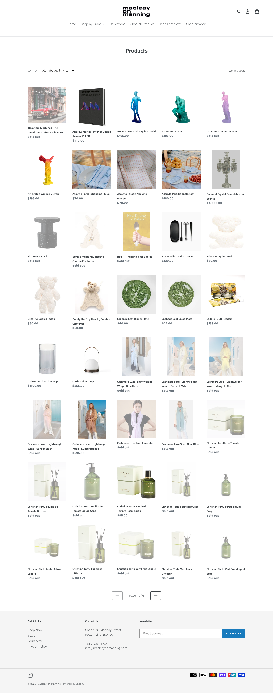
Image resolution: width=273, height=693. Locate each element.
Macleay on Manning (49, 683)
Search (32, 635)
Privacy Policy (37, 646)
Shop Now (35, 630)
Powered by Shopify (73, 683)
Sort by (33, 70)
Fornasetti (35, 641)
